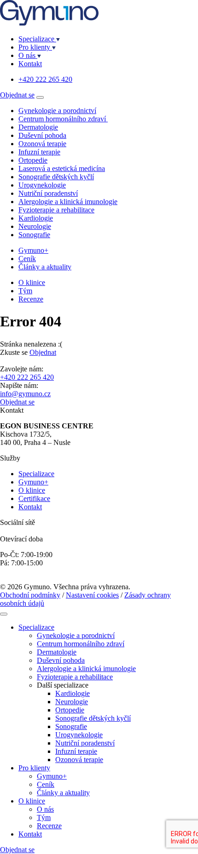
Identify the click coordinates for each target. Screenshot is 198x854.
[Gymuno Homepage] (49, 23)
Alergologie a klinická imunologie (67, 201)
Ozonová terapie (42, 144)
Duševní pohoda (42, 135)
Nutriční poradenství (48, 193)
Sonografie (34, 235)
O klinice (31, 282)
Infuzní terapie (39, 152)
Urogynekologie (42, 185)
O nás (27, 55)
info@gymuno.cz (25, 394)
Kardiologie (35, 218)
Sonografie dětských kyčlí (56, 177)
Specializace (37, 39)
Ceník (27, 258)
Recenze (30, 299)
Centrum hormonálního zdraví (63, 119)
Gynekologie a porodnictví (57, 110)
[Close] (3, 614)
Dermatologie (38, 127)
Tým (25, 291)
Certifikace (34, 498)
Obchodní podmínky (30, 595)
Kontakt (30, 64)
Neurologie (34, 226)
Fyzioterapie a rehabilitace (56, 210)
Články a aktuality (44, 267)
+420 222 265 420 (45, 79)
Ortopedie (32, 160)
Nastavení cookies (92, 595)
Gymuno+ (33, 250)
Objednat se (17, 95)
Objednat (42, 352)
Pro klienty (35, 47)
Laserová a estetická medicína (61, 168)
